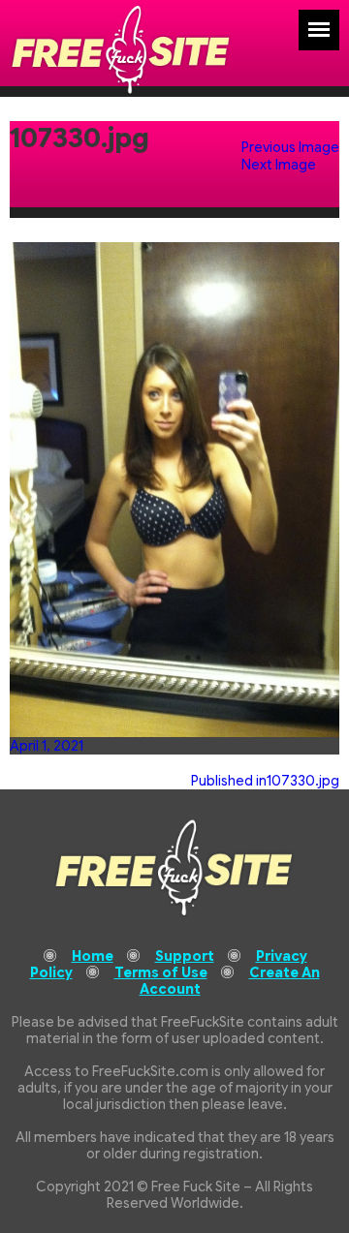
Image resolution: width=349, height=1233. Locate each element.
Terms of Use (160, 972)
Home (92, 956)
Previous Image (290, 147)
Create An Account (230, 981)
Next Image (278, 164)
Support (184, 956)
